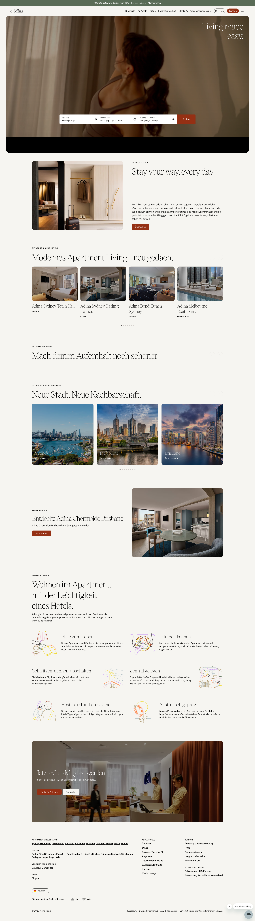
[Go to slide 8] (135, 469)
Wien (58, 857)
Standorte (130, 11)
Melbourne (58, 843)
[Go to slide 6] (132, 326)
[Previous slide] (212, 257)
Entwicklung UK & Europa (198, 871)
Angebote (142, 11)
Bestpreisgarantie (193, 852)
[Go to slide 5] (130, 326)
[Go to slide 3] (125, 326)
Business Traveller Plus (153, 852)
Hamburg (77, 854)
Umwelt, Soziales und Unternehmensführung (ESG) (201, 911)
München (95, 854)
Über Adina (140, 227)
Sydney (35, 843)
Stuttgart (115, 854)
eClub (153, 11)
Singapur (36, 878)
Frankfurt (61, 854)
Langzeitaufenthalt (167, 11)
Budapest (37, 857)
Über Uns (146, 843)
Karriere (146, 869)
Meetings (183, 11)
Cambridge (47, 867)
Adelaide (69, 843)
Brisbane (90, 843)
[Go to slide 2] (123, 326)
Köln (41, 854)
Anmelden (71, 792)
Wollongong (46, 843)
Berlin (35, 854)
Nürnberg (105, 854)
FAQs (187, 847)
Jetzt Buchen (41, 533)
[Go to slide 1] (121, 326)
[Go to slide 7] (134, 326)
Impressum (132, 911)
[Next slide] (220, 257)
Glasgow (36, 867)
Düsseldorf (49, 854)
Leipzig (86, 854)
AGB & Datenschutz (168, 911)
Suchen (186, 119)
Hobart (124, 843)
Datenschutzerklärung (148, 911)
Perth (117, 843)
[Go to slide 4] (127, 326)
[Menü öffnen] (242, 11)
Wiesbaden (127, 854)
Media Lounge (149, 873)
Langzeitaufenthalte (152, 864)
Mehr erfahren (154, 3)
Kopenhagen (49, 857)
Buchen (233, 11)
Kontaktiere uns (193, 860)
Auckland (80, 843)
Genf (69, 854)
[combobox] (77, 120)
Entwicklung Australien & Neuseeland (204, 875)
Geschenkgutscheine (200, 11)
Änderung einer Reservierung (199, 843)
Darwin (109, 843)
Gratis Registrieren (49, 792)
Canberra (100, 843)
